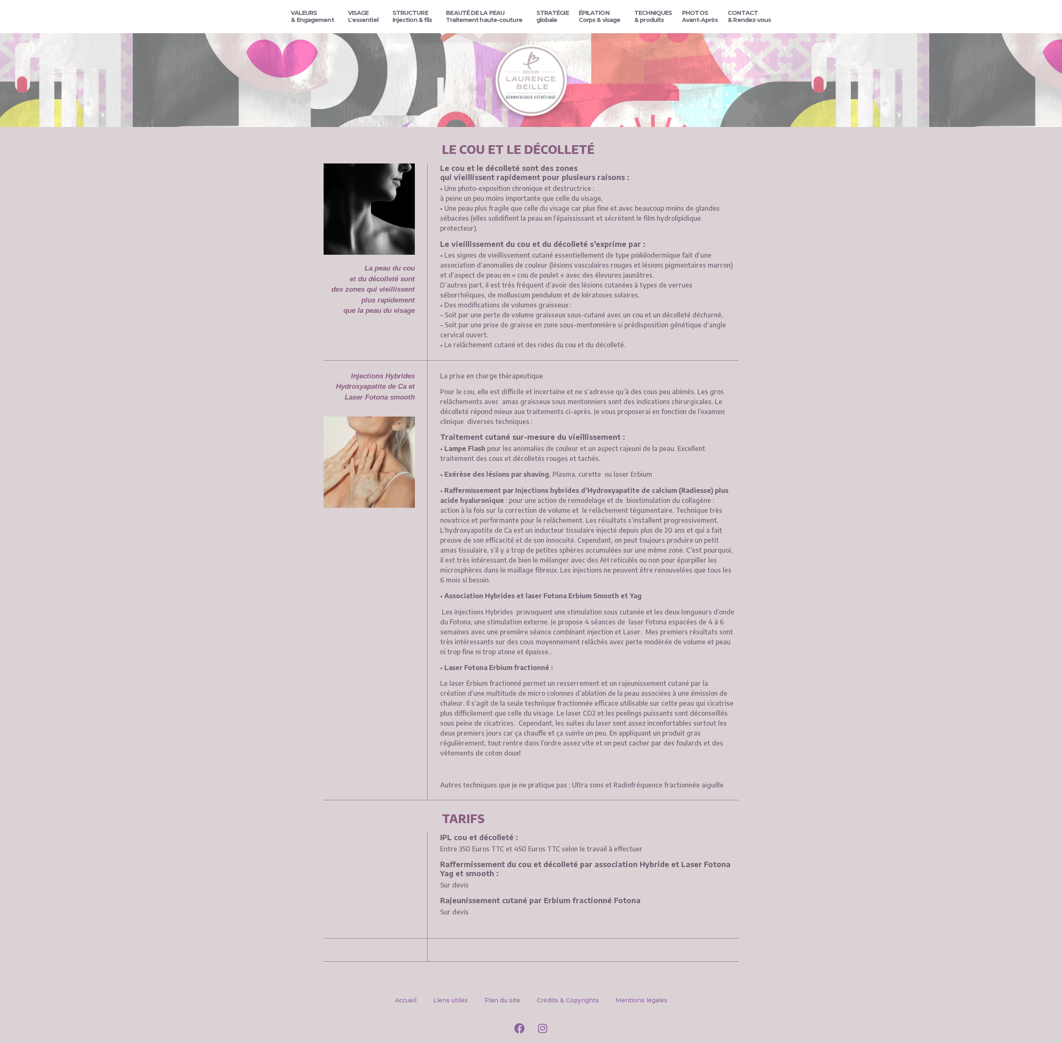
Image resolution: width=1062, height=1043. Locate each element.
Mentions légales (641, 1000)
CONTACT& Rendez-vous (749, 16)
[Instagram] (542, 1028)
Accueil (406, 1000)
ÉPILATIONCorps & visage (599, 16)
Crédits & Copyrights (568, 1000)
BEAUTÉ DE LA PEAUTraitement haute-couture (484, 16)
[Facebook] (519, 1028)
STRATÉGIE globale (552, 16)
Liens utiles (450, 1000)
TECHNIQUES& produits (653, 16)
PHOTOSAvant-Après (700, 16)
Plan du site (502, 1000)
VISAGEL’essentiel (363, 16)
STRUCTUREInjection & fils (412, 16)
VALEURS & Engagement (312, 16)
